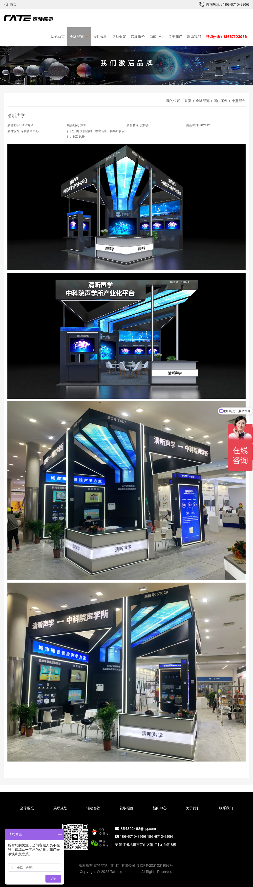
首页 (13, 4)
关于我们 (175, 36)
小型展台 (239, 101)
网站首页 (58, 36)
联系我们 (194, 36)
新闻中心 (157, 36)
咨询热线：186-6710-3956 (227, 4)
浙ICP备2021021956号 (154, 865)
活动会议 (119, 36)
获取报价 (138, 36)
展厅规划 (100, 36)
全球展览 (77, 36)
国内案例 (221, 101)
